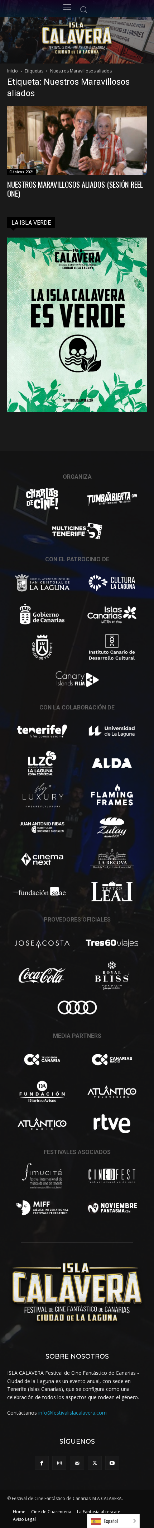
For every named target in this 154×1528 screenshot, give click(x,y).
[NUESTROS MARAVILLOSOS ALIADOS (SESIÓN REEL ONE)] (77, 140)
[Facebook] (42, 1463)
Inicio (12, 71)
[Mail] (77, 1463)
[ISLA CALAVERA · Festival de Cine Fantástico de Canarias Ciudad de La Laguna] (93, 38)
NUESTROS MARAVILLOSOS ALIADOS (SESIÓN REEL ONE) (75, 189)
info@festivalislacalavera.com (72, 1412)
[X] (95, 1463)
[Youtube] (112, 1463)
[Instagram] (59, 1463)
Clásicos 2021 (21, 171)
